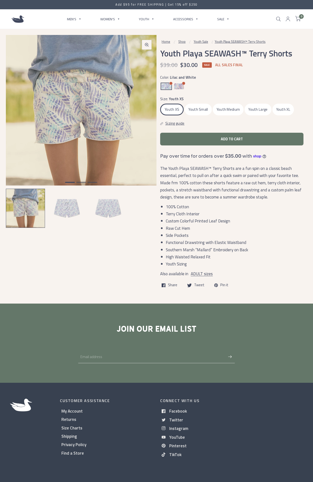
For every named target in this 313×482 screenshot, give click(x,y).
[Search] (278, 19)
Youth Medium (228, 109)
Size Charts (71, 428)
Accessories (183, 19)
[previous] (15, 129)
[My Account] (288, 19)
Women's (107, 19)
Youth (144, 19)
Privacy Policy (73, 444)
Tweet (199, 285)
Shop (182, 41)
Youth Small (198, 109)
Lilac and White (166, 86)
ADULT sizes (202, 273)
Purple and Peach (179, 86)
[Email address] (230, 357)
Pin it (224, 285)
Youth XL (283, 109)
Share (172, 285)
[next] (146, 129)
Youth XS (172, 109)
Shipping (69, 436)
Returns (68, 419)
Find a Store (72, 453)
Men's (71, 19)
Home (166, 41)
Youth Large (258, 109)
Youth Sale (201, 41)
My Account (72, 411)
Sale (220, 19)
